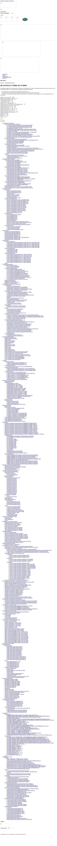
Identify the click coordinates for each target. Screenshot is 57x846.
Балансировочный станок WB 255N (14, 162)
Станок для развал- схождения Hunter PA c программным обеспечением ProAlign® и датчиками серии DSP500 (28, 552)
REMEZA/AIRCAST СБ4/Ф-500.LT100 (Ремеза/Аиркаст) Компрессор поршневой (22, 463)
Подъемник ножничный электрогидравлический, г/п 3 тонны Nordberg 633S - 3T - (22, 140)
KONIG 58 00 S (8, 347)
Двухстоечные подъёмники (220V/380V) (12, 124)
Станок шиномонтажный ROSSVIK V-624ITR (16, 813)
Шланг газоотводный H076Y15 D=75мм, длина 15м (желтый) (16, 638)
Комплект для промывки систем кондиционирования (15, 599)
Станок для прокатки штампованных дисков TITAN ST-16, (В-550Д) (18, 355)
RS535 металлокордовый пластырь (13, 503)
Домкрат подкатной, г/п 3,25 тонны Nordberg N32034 (17, 376)
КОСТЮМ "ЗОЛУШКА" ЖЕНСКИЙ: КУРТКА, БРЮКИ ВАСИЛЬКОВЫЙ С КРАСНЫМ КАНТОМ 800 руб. (28, 738)
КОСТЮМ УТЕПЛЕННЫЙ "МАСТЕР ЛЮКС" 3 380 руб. (18, 722)
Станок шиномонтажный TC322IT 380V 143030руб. (17, 801)
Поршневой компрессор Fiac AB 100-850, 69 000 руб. (17, 452)
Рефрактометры (8, 304)
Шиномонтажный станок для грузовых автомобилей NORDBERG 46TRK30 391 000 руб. (24, 764)
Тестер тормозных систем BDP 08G (13, 311)
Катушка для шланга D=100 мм (11, 620)
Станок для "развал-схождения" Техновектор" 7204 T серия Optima (22, 564)
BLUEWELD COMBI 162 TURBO (11, 680)
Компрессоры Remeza (9, 453)
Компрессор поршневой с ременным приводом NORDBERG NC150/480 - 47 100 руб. (21, 426)
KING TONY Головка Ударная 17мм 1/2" (15, 646)
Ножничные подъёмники (9, 138)
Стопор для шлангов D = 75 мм (11, 627)
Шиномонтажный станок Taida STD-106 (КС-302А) (17, 818)
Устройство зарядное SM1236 (12, 411)
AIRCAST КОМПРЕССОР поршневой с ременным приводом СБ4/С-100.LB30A (22, 454)
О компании (5, 74)
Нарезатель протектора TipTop (13, 402)
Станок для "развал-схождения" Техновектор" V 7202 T (19, 574)
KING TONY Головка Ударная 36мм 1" (14, 654)
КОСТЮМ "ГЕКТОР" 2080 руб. (13, 718)
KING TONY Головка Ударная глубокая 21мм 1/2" (16, 656)
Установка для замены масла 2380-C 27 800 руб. (14, 590)
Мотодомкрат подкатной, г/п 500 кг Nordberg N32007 (17, 379)
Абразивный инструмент (9, 381)
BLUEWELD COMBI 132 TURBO (11, 679)
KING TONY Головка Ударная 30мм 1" (14, 652)
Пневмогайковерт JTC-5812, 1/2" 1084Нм (15, 387)
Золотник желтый (10, 193)
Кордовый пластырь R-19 (12, 485)
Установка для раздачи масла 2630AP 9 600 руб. (14, 592)
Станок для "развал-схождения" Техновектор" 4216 (19, 557)
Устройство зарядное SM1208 (12, 410)
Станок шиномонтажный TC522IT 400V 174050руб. (17, 804)
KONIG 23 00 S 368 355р (9, 341)
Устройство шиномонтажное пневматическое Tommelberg (18, 781)
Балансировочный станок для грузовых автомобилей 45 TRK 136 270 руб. (19, 187)
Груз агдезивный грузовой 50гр (13, 267)
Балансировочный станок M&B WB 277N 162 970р (16, 161)
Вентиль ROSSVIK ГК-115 (12, 215)
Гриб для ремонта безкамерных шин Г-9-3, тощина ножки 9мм (19, 262)
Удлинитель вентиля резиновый (13, 228)
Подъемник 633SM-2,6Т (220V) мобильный (15, 154)
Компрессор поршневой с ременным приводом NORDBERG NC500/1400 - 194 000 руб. (21, 433)
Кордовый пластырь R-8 (11, 493)
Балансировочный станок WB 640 (13, 163)
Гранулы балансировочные (10, 280)
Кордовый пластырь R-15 (12, 483)
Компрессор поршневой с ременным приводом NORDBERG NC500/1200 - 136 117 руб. (21, 432)
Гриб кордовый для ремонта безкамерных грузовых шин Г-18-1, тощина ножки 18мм (23, 246)
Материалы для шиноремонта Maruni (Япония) (11, 464)
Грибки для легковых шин (10, 253)
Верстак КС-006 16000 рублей (10, 532)
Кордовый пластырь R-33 (12, 489)
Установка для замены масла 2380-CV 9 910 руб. (14, 591)
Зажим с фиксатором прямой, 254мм (14, 674)
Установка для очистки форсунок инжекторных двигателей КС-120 (20, 331)
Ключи (6, 660)
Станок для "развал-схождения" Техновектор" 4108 (19, 555)
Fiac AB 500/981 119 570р (12, 446)
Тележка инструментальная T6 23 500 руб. (13, 539)
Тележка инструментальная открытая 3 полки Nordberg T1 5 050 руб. (18, 541)
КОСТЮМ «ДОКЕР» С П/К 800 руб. (14, 746)
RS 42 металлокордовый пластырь (13, 501)
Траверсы (6, 153)
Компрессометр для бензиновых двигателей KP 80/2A (17, 287)
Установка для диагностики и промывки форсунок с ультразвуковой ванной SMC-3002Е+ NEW (25, 315)
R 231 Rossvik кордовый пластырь (13, 477)
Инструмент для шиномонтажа (8, 380)
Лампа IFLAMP (8, 406)
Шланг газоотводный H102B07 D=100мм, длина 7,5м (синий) (16, 640)
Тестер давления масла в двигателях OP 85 (15, 308)
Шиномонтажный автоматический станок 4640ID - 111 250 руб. (19, 761)
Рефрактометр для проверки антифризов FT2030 (16, 306)
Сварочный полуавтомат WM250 (11, 698)
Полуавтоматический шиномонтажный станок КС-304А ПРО (19, 773)
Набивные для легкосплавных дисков (12, 282)
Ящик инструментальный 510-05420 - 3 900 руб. (14, 542)
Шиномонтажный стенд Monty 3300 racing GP (16, 797)
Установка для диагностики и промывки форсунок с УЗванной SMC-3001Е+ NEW (22, 314)
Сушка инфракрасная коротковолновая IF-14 (13, 419)
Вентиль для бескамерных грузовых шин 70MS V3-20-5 (17, 202)
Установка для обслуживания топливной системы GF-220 (18, 327)
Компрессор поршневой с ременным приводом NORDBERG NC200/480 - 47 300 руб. (21, 427)
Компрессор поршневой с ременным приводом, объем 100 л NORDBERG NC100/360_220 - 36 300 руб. (24, 434)
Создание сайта (4, 828)
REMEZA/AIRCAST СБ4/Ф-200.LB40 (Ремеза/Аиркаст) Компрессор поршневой (22, 460)
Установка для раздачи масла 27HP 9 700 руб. (13, 594)
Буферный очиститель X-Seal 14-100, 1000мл (13, 522)
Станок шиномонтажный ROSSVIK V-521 (15, 809)
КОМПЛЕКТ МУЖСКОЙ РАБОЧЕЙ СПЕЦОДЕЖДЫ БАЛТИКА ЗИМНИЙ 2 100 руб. (23, 717)
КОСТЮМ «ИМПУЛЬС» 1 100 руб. (14, 747)
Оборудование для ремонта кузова (9, 613)
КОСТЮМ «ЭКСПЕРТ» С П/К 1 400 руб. (15, 752)
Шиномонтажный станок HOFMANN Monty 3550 (16, 791)
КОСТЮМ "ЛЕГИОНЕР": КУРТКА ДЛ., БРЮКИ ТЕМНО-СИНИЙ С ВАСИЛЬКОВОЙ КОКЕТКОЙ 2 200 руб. (28, 719)
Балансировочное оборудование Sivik (12, 175)
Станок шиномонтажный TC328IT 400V (14, 803)
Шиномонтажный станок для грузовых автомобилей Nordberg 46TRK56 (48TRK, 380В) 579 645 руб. (26, 766)
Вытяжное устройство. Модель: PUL (12, 695)
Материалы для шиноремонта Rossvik (10, 470)
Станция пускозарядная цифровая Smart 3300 (15, 408)
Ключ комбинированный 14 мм (13, 665)
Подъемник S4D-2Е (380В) (12, 131)
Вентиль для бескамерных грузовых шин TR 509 (16, 205)
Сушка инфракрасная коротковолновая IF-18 (13, 420)
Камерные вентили (8, 213)
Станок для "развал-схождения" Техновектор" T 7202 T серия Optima (22, 567)
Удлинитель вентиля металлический (14, 226)
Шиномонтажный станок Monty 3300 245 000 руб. (16, 793)
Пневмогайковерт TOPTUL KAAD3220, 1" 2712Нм (17, 394)
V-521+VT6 (9, 807)
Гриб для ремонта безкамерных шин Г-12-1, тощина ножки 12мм (19, 254)
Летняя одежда (7, 735)
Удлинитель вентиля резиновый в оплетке (15, 229)
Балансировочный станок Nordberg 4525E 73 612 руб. (17, 171)
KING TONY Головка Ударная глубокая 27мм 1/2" (16, 658)
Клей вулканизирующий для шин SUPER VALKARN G (15, 466)
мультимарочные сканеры (10, 333)
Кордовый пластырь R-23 (12, 487)
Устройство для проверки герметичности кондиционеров (16, 603)
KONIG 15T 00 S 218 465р (10, 340)
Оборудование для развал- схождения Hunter (13, 548)
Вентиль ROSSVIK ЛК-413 (12, 219)
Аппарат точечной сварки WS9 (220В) (12, 693)
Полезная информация (7, 77)
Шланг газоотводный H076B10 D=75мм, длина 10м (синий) (16, 633)
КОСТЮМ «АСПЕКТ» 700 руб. (13, 744)
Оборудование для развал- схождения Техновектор (14, 553)
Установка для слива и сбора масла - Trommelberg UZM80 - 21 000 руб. (18, 596)
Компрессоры (5, 422)
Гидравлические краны (9, 700)
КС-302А (9, 772)
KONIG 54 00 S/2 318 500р (10, 345)
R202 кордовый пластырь (12, 496)
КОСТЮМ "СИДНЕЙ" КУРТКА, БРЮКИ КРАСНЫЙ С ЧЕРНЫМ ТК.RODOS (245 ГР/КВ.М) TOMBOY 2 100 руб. (29, 740)
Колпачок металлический (12, 196)
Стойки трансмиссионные (10, 707)
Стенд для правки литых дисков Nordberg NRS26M (14, 358)
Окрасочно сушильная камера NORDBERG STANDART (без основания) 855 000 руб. (21, 608)
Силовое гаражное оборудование (9, 699)
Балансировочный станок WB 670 (13, 165)
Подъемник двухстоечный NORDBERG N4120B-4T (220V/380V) (19, 135)
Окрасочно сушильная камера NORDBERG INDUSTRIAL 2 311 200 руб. (19, 605)
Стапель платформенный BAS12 (11, 617)
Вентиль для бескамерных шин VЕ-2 (14, 191)
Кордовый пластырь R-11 (12, 479)
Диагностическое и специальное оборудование (11, 284)
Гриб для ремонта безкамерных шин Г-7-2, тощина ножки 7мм (19, 258)
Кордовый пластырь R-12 (12, 480)
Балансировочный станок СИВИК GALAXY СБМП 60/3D (18, 177)
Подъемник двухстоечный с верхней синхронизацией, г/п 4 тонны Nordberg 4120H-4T (23, 136)
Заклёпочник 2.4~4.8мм (11, 675)
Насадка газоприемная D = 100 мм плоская (13, 623)
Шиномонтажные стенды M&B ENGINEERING (14, 798)
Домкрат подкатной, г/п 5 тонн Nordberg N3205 (16, 378)
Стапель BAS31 (8, 615)
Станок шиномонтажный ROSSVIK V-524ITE (16, 811)
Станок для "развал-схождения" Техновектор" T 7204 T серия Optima (22, 568)
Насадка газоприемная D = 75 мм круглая (13, 624)
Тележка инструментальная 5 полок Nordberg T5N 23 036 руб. (16, 537)
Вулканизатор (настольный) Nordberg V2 (12, 232)
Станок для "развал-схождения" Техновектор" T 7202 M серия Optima (22, 566)
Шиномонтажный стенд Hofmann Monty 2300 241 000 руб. (18, 796)
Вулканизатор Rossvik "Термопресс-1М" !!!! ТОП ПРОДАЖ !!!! (17, 237)
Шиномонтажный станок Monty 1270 (14, 815)
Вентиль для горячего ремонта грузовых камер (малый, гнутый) (19, 222)
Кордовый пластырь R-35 (12, 490)
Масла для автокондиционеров (13, 298)
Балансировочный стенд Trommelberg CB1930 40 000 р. (17, 184)
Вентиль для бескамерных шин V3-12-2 (14, 211)
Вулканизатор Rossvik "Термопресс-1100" (13, 234)
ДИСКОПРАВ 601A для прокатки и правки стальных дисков (16, 351)
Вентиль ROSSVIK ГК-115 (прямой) (14, 214)
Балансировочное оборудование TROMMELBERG (14, 181)
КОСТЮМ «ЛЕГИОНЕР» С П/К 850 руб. (15, 748)
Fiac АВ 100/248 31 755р (11, 447)
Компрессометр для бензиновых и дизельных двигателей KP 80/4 (19, 289)
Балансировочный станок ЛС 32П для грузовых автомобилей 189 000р (18, 186)
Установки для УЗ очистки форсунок (12, 313)
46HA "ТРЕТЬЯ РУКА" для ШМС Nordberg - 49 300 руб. (18, 759)
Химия (6, 505)
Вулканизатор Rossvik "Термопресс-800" (12, 239)
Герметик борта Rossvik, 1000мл (13, 512)
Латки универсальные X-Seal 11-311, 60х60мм (13, 529)
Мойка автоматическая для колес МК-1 (12, 544)
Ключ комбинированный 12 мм (13, 664)
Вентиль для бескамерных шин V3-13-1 (14, 212)
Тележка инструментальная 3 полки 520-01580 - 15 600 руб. (16, 534)
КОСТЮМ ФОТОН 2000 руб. (12, 753)
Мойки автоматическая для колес (9, 543)
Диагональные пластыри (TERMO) (11, 471)
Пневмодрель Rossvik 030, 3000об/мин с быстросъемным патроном (20, 395)
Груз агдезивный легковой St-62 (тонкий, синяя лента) (17, 279)
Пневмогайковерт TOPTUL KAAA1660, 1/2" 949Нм (17, 392)
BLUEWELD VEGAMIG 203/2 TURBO (12, 683)
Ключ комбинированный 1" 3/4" (13, 662)
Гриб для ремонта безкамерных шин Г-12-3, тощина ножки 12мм (19, 256)
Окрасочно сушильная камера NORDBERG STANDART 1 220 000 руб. (18, 609)
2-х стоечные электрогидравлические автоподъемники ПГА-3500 (19, 126)
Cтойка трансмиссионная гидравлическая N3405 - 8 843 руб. (18, 708)
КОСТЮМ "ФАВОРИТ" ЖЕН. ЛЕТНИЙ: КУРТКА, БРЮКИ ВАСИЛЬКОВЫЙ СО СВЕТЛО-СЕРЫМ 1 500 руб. (28, 741)
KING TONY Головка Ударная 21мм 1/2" (15, 648)
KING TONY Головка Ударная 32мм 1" (14, 653)
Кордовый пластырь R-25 (12, 488)
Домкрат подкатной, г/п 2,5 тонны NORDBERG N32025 (18, 375)
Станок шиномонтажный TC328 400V (14, 802)
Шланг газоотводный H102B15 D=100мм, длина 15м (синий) (16, 642)
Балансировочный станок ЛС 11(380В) (12, 185)
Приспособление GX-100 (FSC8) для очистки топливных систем (19, 323)
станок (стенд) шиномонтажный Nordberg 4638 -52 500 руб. (18, 768)
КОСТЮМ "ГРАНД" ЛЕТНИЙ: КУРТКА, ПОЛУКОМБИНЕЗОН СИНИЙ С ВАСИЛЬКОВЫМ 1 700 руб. (27, 736)
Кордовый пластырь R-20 (12, 486)
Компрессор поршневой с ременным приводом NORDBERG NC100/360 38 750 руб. (21, 423)
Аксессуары (7, 189)
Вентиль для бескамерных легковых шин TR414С (16, 210)
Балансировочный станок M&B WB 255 (14, 160)
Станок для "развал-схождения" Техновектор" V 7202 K (20, 573)
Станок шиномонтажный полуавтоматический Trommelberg (18, 780)
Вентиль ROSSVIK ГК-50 (12, 218)
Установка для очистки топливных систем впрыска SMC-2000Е (19, 329)
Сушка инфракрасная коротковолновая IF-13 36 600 (14, 417)
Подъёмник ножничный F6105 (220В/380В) (15, 141)
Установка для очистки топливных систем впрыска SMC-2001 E (19, 330)
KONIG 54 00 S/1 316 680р (10, 344)
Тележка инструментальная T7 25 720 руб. (13, 540)
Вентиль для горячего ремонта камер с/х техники (16, 223)
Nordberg (6, 757)
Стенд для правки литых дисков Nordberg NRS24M (14, 357)
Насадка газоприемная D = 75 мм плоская (13, 625)
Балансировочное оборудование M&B (12, 159)
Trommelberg (7, 775)
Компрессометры (8, 285)
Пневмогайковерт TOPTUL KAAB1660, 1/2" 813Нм (17, 393)
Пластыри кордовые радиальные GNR (12, 467)
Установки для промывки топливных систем (13, 319)
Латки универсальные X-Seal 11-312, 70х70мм (13, 530)
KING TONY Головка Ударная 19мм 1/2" (15, 647)
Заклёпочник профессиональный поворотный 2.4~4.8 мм (18, 676)
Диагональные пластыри (9, 472)
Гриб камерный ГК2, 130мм (12, 250)
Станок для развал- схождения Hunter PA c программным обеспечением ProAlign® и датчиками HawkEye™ (27, 551)
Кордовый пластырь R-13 (12, 481)
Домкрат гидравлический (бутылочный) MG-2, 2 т (16, 363)
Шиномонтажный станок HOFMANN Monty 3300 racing (17, 789)
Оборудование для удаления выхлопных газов (11, 619)
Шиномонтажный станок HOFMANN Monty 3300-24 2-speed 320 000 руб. (21, 790)
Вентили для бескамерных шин (11, 198)
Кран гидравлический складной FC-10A (14, 705)
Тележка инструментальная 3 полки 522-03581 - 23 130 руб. (16, 535)
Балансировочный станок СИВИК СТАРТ (15, 179)
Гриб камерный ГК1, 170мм (12, 249)
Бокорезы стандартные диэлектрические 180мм (16, 670)
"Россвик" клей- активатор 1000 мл (13, 506)
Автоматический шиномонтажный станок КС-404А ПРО (18, 770)
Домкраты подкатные (9, 371)
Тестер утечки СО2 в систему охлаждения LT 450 (16, 312)
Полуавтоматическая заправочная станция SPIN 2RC (17, 299)
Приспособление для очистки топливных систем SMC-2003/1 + (19, 325)
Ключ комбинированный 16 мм (13, 666)
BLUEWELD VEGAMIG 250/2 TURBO (12, 684)
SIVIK (6, 769)
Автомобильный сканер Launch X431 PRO (15, 335)
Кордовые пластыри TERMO (10, 494)
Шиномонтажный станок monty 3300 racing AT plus (16, 794)
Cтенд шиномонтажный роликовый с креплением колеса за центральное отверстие (23, 788)
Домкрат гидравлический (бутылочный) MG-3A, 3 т (17, 364)
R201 (8, 495)
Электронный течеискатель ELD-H (13, 302)
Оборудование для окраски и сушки (9, 604)
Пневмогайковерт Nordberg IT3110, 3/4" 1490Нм (16, 389)
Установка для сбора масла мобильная (12, 595)
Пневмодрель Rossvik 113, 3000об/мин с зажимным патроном (18, 396)
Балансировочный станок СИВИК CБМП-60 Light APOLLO (18, 176)
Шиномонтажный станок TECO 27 (13, 817)
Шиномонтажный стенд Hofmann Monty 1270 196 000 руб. (18, 795)
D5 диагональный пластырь (12, 474)
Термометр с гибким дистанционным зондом (15, 300)
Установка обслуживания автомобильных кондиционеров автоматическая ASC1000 (21, 600)
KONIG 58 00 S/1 (8, 348)
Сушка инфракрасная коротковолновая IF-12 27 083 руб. (15, 418)
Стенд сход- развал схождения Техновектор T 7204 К (19, 576)
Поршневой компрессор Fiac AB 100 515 (14, 450)
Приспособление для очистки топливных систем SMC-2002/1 (18, 324)
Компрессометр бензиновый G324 (13, 286)
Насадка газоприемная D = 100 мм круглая (13, 622)
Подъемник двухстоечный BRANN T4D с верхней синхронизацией (20, 134)
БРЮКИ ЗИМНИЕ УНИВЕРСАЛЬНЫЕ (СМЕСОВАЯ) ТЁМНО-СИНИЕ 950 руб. (22, 715)
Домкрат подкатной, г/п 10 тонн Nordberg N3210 (16, 374)
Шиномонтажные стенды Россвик (11, 806)
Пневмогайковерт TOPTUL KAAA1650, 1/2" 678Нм (17, 391)
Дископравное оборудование (8, 336)
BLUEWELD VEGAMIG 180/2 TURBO (12, 681)
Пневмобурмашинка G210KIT (13, 383)
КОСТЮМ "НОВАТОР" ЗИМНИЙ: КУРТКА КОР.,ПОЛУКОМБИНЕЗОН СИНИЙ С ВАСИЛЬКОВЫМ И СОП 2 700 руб (30, 720)
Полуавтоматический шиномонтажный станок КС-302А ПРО (19, 774)
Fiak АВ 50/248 (10, 449)
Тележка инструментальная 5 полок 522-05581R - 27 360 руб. (16, 536)
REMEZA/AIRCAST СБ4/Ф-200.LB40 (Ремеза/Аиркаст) (17, 459)
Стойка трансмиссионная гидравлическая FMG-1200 (17, 710)
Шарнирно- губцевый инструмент (11, 667)
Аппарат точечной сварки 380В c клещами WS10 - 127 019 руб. (17, 691)
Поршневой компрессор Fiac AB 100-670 (14, 451)
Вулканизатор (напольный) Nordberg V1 (12, 231)
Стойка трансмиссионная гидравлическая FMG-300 (17, 711)
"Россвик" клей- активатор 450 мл (13, 508)
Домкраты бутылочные (9, 361)
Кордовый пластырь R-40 (12, 491)
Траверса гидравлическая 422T (13, 156)
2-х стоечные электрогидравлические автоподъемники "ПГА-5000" (20, 125)
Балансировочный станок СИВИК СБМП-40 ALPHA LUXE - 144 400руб (21, 178)
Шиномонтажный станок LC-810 (13, 814)
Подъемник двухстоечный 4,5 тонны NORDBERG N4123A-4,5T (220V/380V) (22, 132)
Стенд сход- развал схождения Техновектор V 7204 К (19, 578)
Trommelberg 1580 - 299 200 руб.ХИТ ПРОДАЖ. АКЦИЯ (18, 776)
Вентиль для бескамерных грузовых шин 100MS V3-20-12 (18, 199)
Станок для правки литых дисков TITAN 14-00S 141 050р (16, 352)
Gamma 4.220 (7, 688)
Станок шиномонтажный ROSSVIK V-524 (15, 810)
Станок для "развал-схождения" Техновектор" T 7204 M (20, 572)
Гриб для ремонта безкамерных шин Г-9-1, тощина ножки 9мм (19, 260)
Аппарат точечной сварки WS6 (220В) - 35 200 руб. (14, 692)
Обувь (6, 755)
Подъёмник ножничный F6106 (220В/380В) (15, 142)
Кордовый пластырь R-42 (12, 492)
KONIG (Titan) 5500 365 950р (10, 337)
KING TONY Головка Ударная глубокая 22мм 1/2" (16, 657)
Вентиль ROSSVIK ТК (11, 220)
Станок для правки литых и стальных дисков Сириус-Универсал (17, 354)
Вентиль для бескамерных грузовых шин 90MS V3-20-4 (17, 203)
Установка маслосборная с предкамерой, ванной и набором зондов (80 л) (18, 597)
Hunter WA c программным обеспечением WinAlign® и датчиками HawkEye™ (22, 549)
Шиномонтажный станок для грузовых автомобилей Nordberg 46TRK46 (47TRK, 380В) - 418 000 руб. (26, 765)
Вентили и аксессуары (7, 188)
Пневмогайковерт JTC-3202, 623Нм (14, 384)
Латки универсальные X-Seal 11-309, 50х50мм (13, 528)
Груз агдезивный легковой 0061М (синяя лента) (16, 272)
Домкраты (5, 360)
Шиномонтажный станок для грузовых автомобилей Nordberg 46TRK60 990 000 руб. (23, 767)
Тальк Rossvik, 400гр (11, 513)
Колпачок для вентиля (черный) (13, 195)
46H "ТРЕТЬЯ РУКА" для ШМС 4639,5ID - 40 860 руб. (17, 758)
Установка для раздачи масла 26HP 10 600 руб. (13, 593)
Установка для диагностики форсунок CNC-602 (16, 318)
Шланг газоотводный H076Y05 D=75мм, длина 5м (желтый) (16, 635)
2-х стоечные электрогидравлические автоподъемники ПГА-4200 (19, 127)
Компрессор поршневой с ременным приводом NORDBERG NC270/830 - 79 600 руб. (21, 431)
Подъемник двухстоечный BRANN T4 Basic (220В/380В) (18, 133)
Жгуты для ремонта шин (9, 475)
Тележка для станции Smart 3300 (13, 409)
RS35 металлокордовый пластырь (13, 502)
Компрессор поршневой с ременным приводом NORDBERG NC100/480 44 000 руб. (21, 424)
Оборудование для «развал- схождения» (10, 545)
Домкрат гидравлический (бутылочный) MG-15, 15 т (17, 362)
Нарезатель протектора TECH (12, 401)
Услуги (4, 75)
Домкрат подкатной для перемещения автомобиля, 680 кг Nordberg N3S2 (21, 373)
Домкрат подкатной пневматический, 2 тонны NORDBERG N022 (19, 366)
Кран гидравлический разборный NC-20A (15, 703)
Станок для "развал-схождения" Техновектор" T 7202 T (19, 570)
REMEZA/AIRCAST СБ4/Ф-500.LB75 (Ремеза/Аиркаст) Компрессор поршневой (22, 462)
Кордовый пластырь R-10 (12, 478)
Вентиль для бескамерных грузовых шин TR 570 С (16, 207)
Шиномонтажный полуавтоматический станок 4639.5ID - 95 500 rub (20, 762)
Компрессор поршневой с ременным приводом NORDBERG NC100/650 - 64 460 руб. (21, 425)
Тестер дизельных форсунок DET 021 (14, 309)
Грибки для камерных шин (10, 248)
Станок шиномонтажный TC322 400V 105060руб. (16, 800)
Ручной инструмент (8, 399)
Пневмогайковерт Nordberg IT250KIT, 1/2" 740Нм (16, 388)
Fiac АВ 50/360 (10, 448)
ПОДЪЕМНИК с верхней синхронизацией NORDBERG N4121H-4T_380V (21, 129)
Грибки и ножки (6, 240)
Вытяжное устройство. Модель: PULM (12, 697)
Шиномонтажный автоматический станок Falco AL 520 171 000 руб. (20, 783)
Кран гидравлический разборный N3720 (14, 701)
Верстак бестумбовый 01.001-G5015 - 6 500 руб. (14, 533)
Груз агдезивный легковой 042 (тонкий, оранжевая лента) (18, 276)
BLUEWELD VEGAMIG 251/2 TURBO (12, 685)
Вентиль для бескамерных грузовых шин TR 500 (16, 204)
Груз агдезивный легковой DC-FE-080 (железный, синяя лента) (19, 277)
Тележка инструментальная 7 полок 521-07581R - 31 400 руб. (16, 538)
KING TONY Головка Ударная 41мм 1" (14, 655)
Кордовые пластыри (9, 476)
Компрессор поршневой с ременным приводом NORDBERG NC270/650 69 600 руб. (21, 430)
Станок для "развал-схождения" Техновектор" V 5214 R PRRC (21, 559)
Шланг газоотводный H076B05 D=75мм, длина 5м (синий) (16, 631)
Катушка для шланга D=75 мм (10, 621)
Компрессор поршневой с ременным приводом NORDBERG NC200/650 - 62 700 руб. (21, 428)
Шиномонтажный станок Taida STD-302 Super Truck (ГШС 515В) (19, 819)
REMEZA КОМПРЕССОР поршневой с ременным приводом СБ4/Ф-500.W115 (22, 457)
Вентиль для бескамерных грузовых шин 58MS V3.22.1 (17, 201)
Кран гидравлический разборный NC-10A (15, 702)
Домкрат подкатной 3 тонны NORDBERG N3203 (16, 372)
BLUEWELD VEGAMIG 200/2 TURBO (12, 682)
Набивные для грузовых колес (10, 281)
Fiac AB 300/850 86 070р (11, 443)
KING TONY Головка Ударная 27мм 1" (14, 651)
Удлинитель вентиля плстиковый (13, 227)
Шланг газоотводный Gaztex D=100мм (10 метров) (14, 628)
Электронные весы (10, 301)
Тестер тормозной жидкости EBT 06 (14, 310)
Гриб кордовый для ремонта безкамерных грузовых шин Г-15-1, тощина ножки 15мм (23, 244)
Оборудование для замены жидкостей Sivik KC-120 (16, 322)
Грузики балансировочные (8, 264)
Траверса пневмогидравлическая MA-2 (14, 157)
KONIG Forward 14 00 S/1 (10, 349)
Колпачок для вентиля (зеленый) (13, 194)
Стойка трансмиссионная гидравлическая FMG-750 (17, 712)
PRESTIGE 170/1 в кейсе (9, 690)
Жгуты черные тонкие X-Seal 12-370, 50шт (13, 524)
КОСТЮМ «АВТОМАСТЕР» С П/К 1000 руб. (16, 743)
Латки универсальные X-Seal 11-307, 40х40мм (13, 527)
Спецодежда (5, 713)
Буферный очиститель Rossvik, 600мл (14, 509)
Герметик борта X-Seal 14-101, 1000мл (12, 523)
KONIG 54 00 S (8, 343)
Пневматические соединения (8, 643)
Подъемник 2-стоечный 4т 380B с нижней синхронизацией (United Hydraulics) (22, 130)
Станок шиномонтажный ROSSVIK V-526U (15, 812)
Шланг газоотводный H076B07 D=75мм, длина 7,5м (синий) (16, 632)
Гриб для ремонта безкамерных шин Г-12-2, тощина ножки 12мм (19, 255)
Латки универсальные (9, 498)
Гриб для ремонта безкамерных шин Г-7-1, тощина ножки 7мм (19, 257)
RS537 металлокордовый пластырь (13, 504)
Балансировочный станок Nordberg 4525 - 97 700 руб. (17, 169)
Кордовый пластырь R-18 (12, 484)
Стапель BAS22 (8, 614)
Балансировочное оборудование (9, 158)
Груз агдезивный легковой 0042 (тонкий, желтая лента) (17, 271)
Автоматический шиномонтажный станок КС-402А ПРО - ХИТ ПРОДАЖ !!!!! (22, 771)
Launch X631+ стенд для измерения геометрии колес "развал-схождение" (19, 546)
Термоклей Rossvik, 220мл (12, 515)
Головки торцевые (8, 645)
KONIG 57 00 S (8, 346)
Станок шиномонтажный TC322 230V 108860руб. (16, 799)
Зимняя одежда (8, 714)
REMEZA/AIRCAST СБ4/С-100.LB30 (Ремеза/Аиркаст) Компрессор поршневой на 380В (24, 458)
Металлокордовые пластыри (10, 499)
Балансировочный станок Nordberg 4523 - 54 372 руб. (17, 168)
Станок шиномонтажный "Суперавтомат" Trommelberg (17, 778)
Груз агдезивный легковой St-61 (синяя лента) (15, 278)
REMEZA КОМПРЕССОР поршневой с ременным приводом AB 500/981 (21, 456)
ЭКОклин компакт (10, 332)
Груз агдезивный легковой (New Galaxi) (14, 269)
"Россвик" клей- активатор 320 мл (13, 507)
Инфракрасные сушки (7, 405)
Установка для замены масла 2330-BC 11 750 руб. (14, 589)
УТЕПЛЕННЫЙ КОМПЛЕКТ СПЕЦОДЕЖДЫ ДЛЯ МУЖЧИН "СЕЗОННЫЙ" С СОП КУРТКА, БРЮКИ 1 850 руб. (29, 734)
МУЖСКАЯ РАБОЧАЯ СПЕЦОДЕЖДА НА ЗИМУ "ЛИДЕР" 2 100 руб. (21, 733)
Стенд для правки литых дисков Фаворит (13, 359)
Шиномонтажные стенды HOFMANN (12, 787)
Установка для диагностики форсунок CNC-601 (16, 317)
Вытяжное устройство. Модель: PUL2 (12, 696)
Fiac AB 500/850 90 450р (11, 445)
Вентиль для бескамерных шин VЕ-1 (14, 190)
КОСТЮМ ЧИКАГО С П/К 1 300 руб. (14, 754)
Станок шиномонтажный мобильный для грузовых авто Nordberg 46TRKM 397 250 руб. (24, 760)
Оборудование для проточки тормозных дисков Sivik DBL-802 (17, 611)
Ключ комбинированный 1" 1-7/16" (13, 661)
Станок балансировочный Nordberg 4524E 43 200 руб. (17, 174)
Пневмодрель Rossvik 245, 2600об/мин (14, 397)
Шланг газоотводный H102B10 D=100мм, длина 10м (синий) (16, 641)
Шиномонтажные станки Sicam (11, 782)
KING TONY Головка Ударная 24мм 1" (14, 650)
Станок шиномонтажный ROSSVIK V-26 (15, 808)
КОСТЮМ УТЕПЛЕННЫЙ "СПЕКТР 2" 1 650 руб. (17, 724)
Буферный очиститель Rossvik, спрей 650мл (15, 510)
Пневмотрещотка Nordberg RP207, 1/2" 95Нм (15, 398)
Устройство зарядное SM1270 (12, 412)
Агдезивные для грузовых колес (11, 265)
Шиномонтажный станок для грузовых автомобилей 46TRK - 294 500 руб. (21, 763)
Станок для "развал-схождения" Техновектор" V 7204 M (20, 575)
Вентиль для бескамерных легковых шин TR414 (16, 209)
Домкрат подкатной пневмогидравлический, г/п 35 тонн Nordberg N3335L (21, 370)
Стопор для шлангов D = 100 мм (11, 626)
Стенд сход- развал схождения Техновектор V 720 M (19, 577)
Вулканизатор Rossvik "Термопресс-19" (12, 235)
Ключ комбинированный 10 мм (13, 663)
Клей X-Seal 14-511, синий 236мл (11, 526)
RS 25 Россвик (10, 500)
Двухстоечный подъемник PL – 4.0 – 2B (14, 128)
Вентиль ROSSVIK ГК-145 (12, 217)
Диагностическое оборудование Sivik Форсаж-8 (16, 320)
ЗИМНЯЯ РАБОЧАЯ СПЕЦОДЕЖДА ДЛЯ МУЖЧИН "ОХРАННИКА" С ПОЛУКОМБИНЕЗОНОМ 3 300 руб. (28, 716)
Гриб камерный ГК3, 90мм (12, 251)
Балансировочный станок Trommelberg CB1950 (16, 182)
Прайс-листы (5, 76)
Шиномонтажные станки (7, 756)
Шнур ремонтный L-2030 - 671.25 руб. (12, 469)
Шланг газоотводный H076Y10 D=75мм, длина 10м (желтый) (16, 637)
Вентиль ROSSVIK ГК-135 (12, 216)
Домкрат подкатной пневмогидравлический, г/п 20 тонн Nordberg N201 (20, 368)
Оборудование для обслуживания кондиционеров (12, 598)
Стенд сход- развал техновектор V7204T (17, 579)
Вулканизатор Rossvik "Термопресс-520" (12, 238)
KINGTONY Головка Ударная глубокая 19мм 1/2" (16, 659)
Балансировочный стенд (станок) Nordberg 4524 (16, 173)
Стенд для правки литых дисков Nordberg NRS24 (14, 356)
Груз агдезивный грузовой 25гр (13, 266)
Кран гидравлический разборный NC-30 (14, 704)
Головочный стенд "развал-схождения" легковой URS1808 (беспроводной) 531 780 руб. (21, 547)
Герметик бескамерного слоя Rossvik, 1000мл (15, 511)
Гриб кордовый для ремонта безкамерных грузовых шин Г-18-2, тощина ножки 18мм (23, 247)
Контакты (4, 78)
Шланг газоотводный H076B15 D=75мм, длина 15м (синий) (16, 634)
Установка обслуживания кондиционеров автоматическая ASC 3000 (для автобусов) (21, 602)
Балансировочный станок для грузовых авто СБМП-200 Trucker (19, 180)
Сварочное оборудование (9, 82)
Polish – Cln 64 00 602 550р (10, 350)
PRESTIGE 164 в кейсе (9, 689)
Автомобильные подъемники (8, 123)
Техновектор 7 (10, 562)
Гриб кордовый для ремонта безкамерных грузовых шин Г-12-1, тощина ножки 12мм (23, 242)
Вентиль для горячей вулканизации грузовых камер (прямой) (18, 224)
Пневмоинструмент (8, 382)
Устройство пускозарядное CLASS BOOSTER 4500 (17, 416)
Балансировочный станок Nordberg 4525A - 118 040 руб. (17, 170)
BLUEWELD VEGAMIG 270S (10, 686)
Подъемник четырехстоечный (10, 144)
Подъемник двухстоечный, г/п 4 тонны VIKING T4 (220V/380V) (19, 137)
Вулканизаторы (6, 230)
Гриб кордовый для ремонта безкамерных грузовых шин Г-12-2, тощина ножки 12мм (23, 243)
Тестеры (6, 307)
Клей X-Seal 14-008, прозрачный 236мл (12, 525)
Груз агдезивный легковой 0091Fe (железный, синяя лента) (18, 275)
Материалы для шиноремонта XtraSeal (10, 521)
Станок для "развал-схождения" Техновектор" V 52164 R (20, 561)
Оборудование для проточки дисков (9, 610)
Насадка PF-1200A (10, 709)
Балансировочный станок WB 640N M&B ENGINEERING (18, 164)
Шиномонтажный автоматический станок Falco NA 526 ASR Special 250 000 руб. (22, 785)
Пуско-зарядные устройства (10, 407)
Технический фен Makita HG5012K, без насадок (16, 404)
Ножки (6, 263)
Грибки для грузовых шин (10, 241)
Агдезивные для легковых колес (11, 268)
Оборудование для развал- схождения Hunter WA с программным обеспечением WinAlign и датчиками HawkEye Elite (29, 550)
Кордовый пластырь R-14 (12, 482)
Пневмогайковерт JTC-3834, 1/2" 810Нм (14, 385)
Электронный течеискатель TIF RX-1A (14, 303)
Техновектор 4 (10, 554)
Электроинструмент (9, 400)
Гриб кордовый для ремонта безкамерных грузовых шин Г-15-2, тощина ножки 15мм (23, 245)
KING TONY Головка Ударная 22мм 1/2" (15, 649)
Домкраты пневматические (10, 365)
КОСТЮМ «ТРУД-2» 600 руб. (13, 751)
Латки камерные (8, 497)
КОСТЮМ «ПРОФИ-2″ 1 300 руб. (13, 749)
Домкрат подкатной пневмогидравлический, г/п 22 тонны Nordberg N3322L (21, 369)
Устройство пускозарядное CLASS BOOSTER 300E (17, 413)
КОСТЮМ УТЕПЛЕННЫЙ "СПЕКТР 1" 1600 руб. (17, 723)
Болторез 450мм (10, 671)
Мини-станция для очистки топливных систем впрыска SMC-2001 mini (20, 321)
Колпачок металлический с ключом (13, 197)
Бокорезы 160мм (10, 669)
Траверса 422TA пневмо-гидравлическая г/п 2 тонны (17, 155)
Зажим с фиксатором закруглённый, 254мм (15, 673)
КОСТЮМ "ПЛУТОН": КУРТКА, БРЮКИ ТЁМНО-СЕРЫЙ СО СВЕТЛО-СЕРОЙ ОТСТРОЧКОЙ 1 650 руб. (28, 739)
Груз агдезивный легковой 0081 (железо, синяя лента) (17, 274)
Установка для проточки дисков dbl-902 (12, 612)
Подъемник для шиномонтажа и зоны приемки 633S (17, 139)
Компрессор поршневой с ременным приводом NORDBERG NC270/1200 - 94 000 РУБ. (21, 429)
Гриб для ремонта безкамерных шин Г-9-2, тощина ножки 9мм (19, 261)
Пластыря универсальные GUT (11, 468)
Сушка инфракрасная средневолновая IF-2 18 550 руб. (15, 421)
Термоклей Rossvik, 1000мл (12, 514)
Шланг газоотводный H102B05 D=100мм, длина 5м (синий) (16, 639)
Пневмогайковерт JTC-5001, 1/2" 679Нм (14, 386)
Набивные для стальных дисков (11, 283)
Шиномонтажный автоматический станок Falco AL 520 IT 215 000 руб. (20, 784)
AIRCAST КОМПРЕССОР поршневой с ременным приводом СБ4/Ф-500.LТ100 (22, 455)
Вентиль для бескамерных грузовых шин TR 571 (16, 208)
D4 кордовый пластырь (11, 473)
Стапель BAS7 (7, 616)
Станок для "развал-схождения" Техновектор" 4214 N (19, 556)
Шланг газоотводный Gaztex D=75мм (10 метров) (14, 629)
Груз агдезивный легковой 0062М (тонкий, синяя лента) (17, 273)
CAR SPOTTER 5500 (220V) (10, 687)
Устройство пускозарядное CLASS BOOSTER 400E (17, 415)
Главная (1, 82)
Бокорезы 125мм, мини (11, 668)
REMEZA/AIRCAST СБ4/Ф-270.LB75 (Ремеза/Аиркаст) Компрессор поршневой (22, 461)
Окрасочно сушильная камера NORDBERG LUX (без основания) (17, 607)
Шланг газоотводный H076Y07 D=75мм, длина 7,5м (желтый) (16, 636)
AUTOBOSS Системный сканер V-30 (14, 334)
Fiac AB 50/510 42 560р (11, 444)
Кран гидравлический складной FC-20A (14, 706)
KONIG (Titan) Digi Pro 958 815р (11, 338)
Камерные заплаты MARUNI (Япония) (12, 465)
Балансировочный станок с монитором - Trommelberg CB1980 (19, 183)
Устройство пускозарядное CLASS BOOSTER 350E (17, 414)
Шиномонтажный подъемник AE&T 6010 (15, 143)
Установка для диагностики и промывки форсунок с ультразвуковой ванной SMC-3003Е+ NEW (25, 316)
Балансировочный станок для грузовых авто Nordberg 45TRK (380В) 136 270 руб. (22, 172)
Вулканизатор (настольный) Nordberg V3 (12, 233)
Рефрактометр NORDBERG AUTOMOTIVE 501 (16, 305)
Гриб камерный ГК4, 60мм (12, 252)
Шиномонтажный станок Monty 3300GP (14, 816)
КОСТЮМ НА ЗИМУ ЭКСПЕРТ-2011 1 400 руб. (16, 721)
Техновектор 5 (10, 558)
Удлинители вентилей (9, 225)
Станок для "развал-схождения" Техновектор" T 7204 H (19, 571)
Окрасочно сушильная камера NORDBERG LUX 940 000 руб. (16, 606)
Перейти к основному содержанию (7, 0)
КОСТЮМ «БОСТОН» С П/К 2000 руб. (14, 745)
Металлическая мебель (7, 531)
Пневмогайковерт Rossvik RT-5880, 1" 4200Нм (16, 390)
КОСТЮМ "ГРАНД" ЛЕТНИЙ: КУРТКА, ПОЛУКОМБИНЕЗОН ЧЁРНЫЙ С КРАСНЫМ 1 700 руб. (26, 737)
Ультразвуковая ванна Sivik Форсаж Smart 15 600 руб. (17, 326)
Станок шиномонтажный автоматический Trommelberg (17, 779)
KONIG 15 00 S (8, 339)
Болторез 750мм (10, 672)
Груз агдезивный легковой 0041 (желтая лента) (16, 270)
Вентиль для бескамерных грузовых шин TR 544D (16, 206)
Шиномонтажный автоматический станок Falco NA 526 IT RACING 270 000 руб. (22, 786)
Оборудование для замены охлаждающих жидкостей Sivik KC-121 (17, 588)
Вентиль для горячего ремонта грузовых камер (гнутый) (17, 221)
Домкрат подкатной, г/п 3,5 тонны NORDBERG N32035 (18, 377)
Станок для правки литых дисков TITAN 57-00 (14, 353)
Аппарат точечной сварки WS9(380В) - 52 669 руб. (14, 694)
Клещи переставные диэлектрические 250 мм (15, 677)
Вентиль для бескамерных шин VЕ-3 (14, 192)
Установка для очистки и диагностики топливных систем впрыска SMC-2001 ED (22, 328)
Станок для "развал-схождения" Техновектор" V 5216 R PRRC (21, 560)
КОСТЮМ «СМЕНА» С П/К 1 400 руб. (14, 750)
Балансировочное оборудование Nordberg (13, 166)
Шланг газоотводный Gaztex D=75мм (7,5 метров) (14, 630)
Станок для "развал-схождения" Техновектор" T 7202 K (19, 569)
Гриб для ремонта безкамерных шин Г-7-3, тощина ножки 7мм (19, 259)
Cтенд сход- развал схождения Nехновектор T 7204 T (19, 563)
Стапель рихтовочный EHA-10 (11, 618)
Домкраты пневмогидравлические (11, 367)
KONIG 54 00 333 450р (9, 342)
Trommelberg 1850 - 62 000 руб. (13, 777)
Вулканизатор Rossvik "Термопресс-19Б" (12, 236)
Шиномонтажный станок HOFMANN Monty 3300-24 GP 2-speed (19, 792)
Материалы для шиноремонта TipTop (10, 516)
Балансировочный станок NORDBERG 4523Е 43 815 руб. (18, 167)
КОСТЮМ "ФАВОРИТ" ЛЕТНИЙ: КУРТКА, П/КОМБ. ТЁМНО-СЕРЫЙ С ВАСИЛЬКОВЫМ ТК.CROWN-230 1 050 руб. (30, 742)
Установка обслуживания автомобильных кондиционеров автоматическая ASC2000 (21, 601)
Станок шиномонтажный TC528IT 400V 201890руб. (17, 805)
